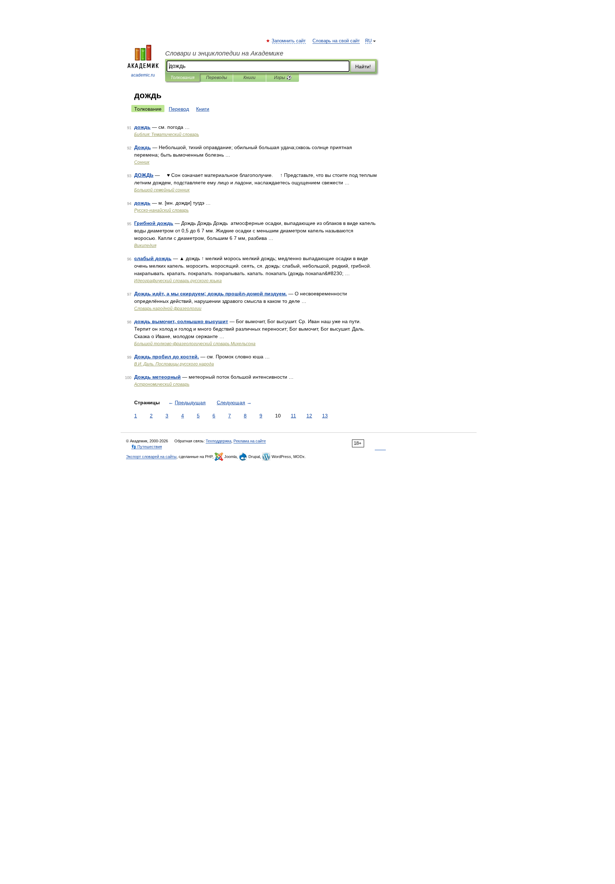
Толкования (182, 77)
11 (293, 416)
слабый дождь (153, 258)
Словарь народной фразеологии (167, 308)
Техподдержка (218, 441)
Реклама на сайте (249, 441)
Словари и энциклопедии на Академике (224, 53)
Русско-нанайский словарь (161, 210)
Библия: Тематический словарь (166, 134)
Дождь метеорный (157, 377)
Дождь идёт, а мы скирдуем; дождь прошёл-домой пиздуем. (210, 293)
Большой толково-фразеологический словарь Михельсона (195, 343)
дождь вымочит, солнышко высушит (181, 321)
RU (368, 40)
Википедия (145, 245)
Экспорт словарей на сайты (151, 456)
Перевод (179, 109)
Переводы (216, 77)
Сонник (141, 162)
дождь (142, 127)
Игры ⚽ (282, 77)
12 (309, 416)
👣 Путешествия (146, 446)
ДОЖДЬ (143, 175)
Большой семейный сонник (162, 190)
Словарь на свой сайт (336, 40)
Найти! (363, 66)
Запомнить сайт (289, 40)
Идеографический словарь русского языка (178, 280)
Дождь (142, 147)
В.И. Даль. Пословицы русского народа (174, 364)
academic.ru (143, 75)
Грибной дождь (153, 223)
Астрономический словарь (161, 384)
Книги (249, 77)
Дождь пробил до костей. (166, 356)
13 (325, 416)
